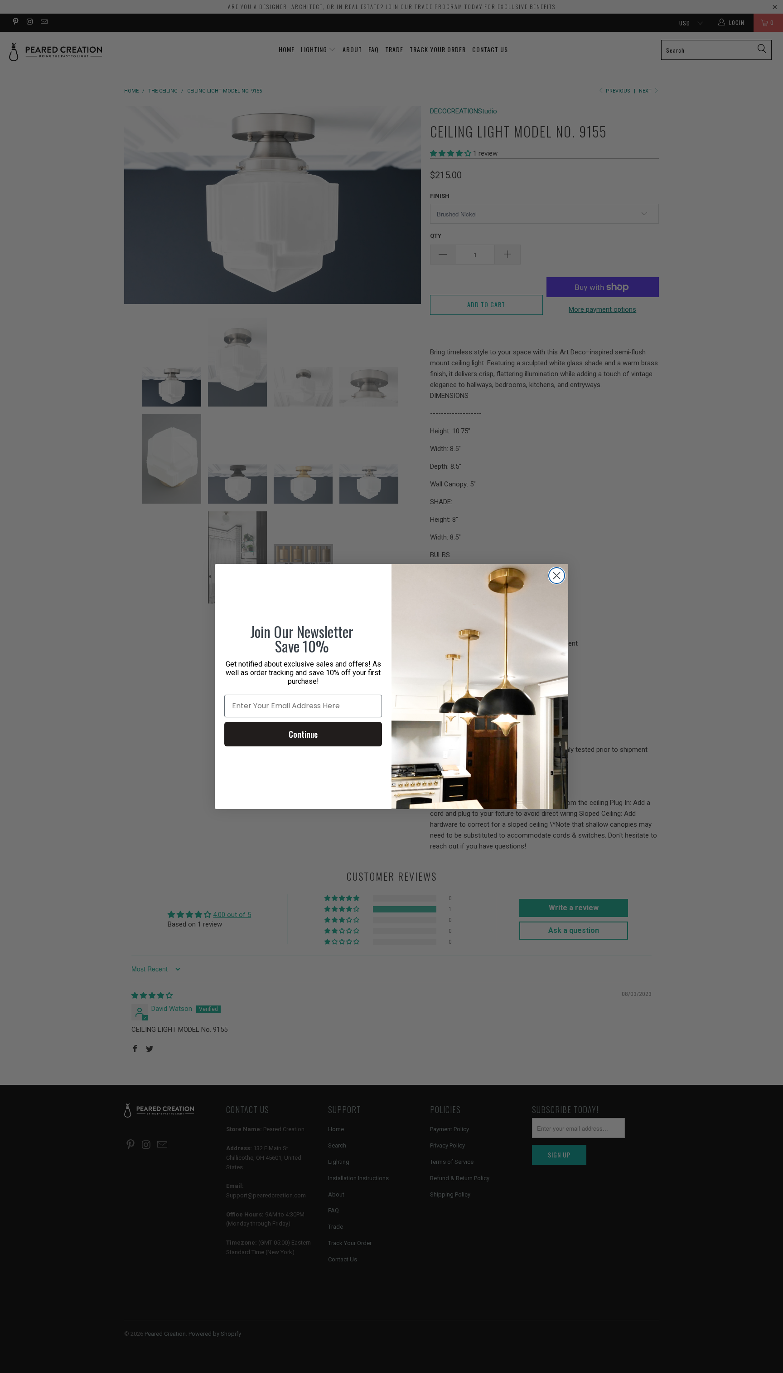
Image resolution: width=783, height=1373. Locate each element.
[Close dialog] (557, 576)
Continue (303, 734)
